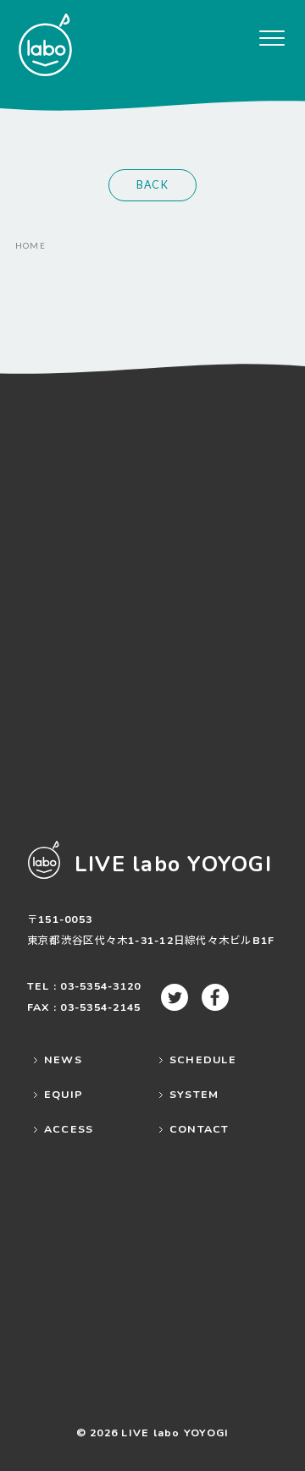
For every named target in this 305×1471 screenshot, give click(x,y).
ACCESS (69, 1129)
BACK (152, 184)
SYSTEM (194, 1094)
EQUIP (63, 1094)
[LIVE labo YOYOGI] (45, 45)
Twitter (174, 997)
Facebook (215, 997)
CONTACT (199, 1129)
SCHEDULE (202, 1059)
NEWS (63, 1059)
